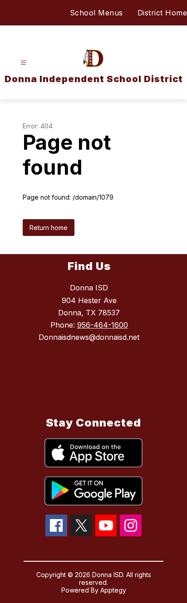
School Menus (96, 12)
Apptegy (113, 590)
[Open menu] (23, 63)
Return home (49, 227)
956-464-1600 (102, 324)
